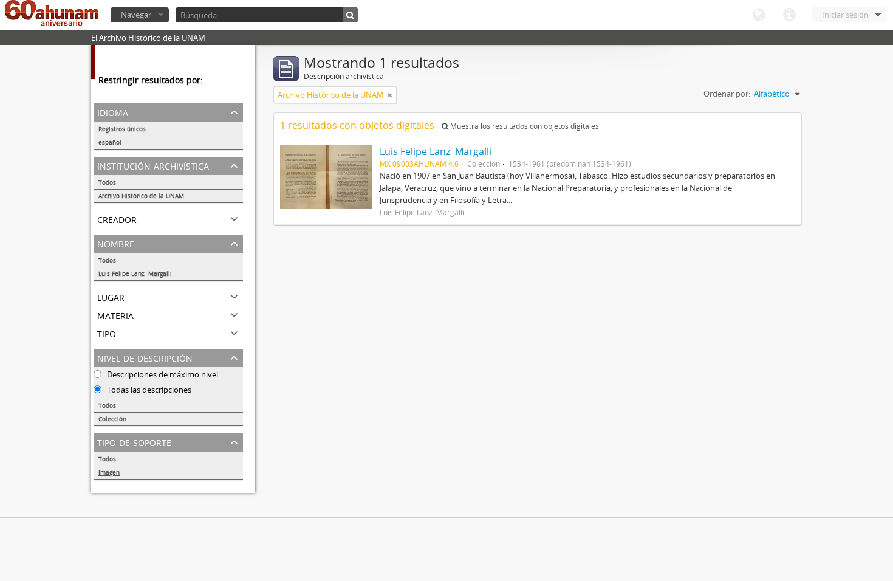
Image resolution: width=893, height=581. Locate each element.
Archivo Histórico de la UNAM (141, 195)
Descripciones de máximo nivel (161, 374)
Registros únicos (122, 129)
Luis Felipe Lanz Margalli (135, 273)
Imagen (109, 472)
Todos (107, 182)
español (109, 142)
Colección (112, 418)
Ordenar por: (726, 93)
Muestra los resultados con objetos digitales (523, 126)
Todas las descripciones (148, 389)
